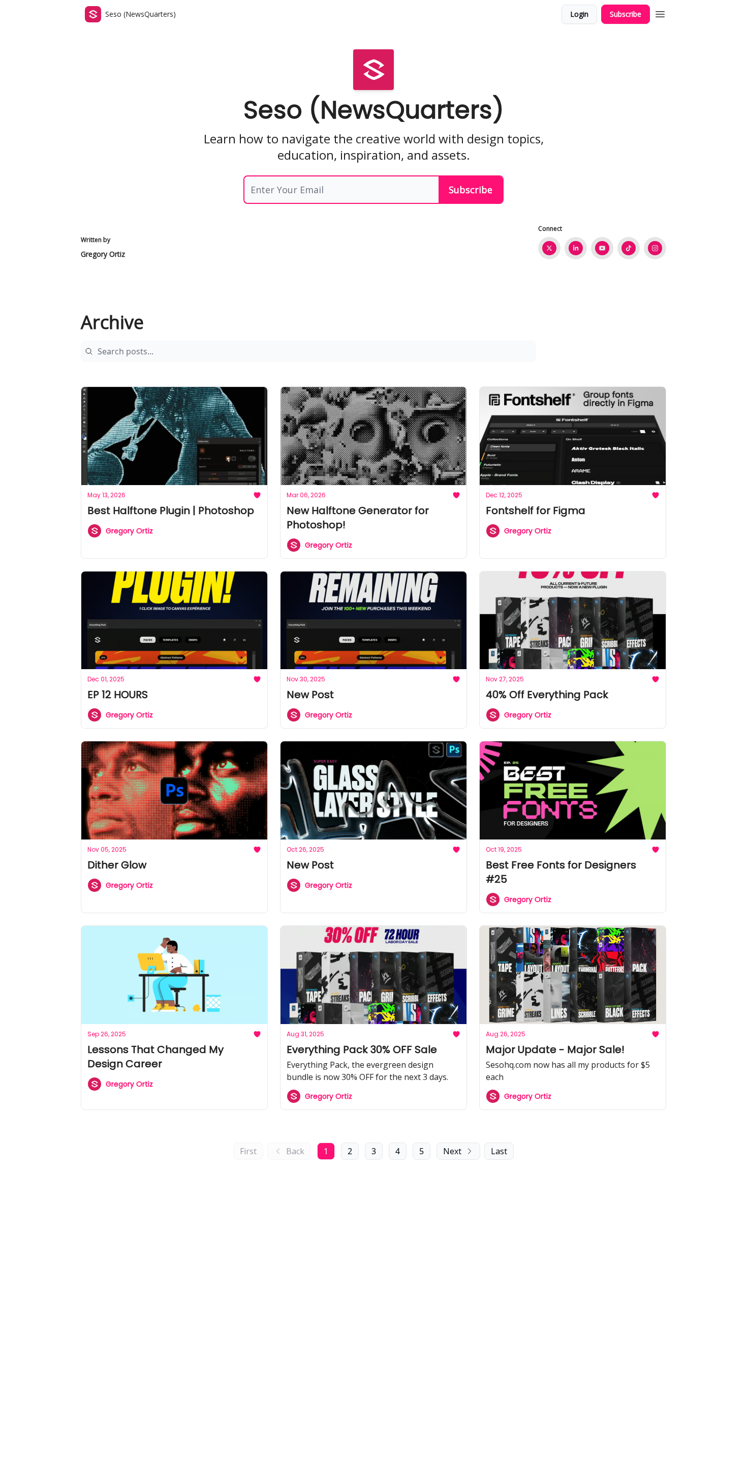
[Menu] (660, 12)
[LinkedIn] (576, 248)
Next (452, 1151)
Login (579, 14)
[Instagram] (655, 248)
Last (499, 1151)
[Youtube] (602, 248)
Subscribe (625, 14)
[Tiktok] (628, 248)
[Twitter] (549, 248)
